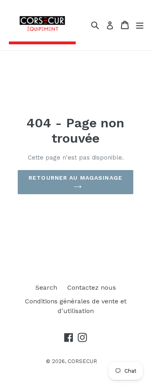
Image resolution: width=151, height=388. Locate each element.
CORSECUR (82, 361)
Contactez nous (91, 287)
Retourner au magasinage (75, 177)
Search (46, 287)
